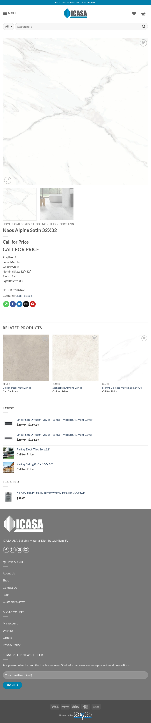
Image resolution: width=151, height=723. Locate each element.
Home (7, 224)
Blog (5, 594)
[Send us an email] (19, 550)
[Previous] (10, 111)
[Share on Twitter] (19, 304)
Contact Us (10, 587)
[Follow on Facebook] (6, 550)
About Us (9, 573)
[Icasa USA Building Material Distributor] (75, 13)
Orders (7, 637)
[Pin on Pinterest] (33, 304)
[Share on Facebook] (13, 304)
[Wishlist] (134, 13)
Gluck (18, 295)
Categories (22, 224)
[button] (9, 13)
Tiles (53, 224)
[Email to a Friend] (26, 304)
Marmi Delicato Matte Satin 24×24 (122, 387)
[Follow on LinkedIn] (26, 550)
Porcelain (66, 224)
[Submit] (144, 26)
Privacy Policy (11, 644)
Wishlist (8, 630)
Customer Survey (14, 601)
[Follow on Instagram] (13, 550)
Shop (6, 580)
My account (10, 623)
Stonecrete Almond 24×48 (67, 387)
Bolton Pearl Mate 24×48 (17, 387)
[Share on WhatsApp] (6, 304)
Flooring (39, 224)
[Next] (140, 111)
